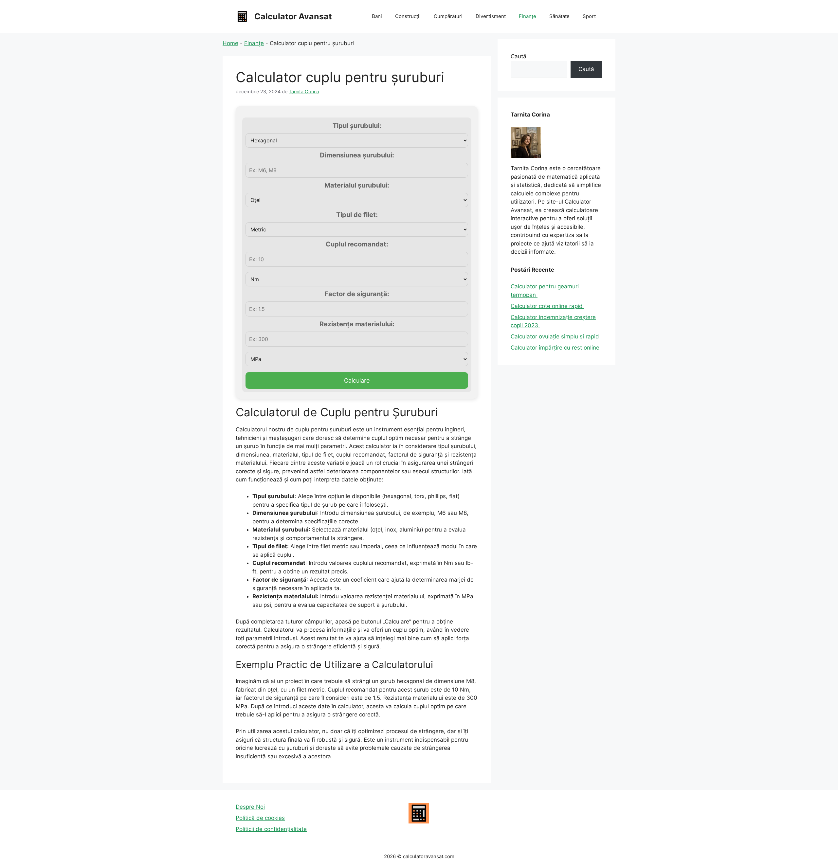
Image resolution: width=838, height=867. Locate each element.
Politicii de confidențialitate (271, 829)
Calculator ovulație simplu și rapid (556, 336)
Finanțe (527, 16)
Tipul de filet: (357, 215)
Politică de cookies (260, 818)
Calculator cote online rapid (547, 306)
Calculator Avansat (293, 16)
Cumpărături (448, 16)
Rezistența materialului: (356, 324)
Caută (518, 56)
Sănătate (559, 16)
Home (230, 43)
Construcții (408, 16)
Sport (589, 16)
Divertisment (491, 16)
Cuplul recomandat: (357, 244)
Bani (377, 16)
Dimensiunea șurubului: (357, 155)
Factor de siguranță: (356, 294)
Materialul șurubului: (356, 185)
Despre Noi (250, 807)
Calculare (357, 380)
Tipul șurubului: (357, 126)
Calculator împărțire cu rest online (556, 347)
